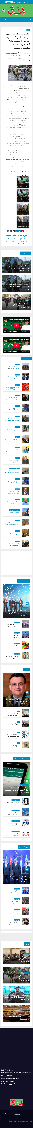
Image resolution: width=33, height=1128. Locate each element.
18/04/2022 (23, 703)
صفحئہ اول (29, 1117)
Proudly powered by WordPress (10, 1113)
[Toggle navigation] (2, 19)
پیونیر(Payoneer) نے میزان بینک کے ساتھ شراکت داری (13, 626)
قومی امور (17, 364)
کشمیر (28, 30)
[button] (6, 19)
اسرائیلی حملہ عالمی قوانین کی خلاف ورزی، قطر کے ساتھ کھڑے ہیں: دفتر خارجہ (11, 462)
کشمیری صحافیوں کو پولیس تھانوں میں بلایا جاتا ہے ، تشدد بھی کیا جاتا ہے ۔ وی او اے (11, 239)
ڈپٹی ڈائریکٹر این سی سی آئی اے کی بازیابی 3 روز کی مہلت (12, 369)
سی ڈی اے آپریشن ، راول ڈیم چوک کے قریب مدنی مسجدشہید (11, 524)
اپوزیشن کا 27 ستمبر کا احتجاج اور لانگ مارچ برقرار (17, 958)
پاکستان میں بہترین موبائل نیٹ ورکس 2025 (14, 814)
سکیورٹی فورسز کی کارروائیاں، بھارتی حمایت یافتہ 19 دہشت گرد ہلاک (12, 473)
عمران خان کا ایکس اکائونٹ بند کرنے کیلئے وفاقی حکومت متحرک (12, 400)
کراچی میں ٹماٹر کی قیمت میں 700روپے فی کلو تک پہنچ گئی (12, 388)
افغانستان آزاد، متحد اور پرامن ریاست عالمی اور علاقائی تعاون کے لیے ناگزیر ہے (17, 880)
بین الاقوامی (25, 873)
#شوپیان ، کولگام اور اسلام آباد (18, 55)
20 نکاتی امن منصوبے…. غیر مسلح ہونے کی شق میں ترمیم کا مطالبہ (12, 914)
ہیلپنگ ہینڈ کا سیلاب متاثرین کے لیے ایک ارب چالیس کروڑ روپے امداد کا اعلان (12, 441)
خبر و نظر (18, 468)
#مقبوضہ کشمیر (24, 61)
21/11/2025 (24, 615)
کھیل (15, 1121)
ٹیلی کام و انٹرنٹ (24, 785)
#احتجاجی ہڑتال (11, 53)
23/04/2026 (23, 792)
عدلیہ (26, 696)
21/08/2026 (23, 961)
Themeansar (16, 1114)
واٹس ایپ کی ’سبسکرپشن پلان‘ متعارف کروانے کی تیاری (17, 789)
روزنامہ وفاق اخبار (26, 1124)
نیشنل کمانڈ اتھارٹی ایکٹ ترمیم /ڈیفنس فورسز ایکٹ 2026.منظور (17, 1016)
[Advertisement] (17, 562)
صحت (31, 1121)
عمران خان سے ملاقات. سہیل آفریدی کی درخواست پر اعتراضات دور (12, 379)
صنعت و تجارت (25, 607)
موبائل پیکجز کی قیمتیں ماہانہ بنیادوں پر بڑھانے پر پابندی (13, 804)
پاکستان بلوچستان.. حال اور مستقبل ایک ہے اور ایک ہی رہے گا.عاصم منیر (16, 997)
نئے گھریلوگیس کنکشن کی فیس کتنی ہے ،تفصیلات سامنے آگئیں (11, 410)
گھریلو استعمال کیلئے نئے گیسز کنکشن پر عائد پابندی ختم (13, 483)
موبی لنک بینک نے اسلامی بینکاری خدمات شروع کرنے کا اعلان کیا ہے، (17, 612)
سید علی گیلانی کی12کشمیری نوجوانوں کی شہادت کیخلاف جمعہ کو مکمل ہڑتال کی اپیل (22, 239)
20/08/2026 (23, 1019)
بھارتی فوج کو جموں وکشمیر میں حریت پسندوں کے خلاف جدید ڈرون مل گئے (17, 267)
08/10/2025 (23, 881)
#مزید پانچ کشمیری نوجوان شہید (18, 58)
